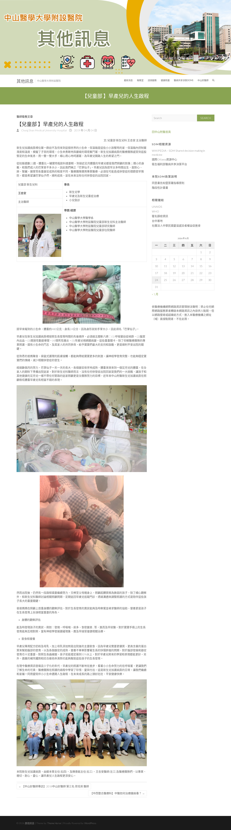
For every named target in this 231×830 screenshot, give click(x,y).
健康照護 (165, 80)
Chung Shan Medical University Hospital (44, 130)
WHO (155, 211)
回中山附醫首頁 (161, 131)
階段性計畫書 (160, 187)
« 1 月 (155, 294)
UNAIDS (157, 206)
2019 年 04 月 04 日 (85, 130)
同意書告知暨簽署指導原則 (168, 182)
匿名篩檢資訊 (160, 216)
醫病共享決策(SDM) (183, 80)
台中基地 (157, 220)
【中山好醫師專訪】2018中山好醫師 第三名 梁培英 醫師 (54, 786)
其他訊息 (25, 81)
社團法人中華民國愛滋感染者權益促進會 (176, 225)
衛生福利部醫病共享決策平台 (169, 164)
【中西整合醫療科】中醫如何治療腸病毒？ (117, 793)
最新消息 (128, 80)
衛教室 (140, 80)
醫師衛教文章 (25, 116)
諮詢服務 (152, 80)
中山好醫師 (203, 80)
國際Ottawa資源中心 (164, 159)
